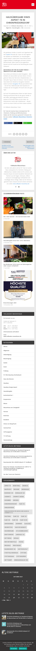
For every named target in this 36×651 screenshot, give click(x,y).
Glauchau (27, 523)
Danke (5, 363)
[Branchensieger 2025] (18, 285)
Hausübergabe (16, 28)
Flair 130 (7, 520)
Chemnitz (8, 496)
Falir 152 (22, 504)
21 (19, 594)
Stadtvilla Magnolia (11, 552)
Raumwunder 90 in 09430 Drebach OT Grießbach (18, 462)
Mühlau (16, 538)
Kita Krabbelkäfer (22, 531)
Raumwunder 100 (10, 549)
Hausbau (6, 383)
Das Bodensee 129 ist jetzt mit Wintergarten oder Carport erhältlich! (18, 265)
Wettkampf (8, 560)
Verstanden (14, 648)
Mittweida (8, 538)
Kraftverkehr (9, 534)
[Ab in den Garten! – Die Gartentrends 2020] (18, 205)
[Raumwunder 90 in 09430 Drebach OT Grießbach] (4, 632)
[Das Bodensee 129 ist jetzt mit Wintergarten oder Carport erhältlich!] (18, 253)
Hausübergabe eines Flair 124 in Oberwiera (17, 240)
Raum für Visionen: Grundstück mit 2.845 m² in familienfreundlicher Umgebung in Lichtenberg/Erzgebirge (17, 468)
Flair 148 (15, 520)
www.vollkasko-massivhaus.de (21, 183)
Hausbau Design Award (10, 387)
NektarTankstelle (10, 542)
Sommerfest (7, 428)
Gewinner (19, 523)
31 (32, 597)
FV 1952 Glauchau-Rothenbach (12, 375)
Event (5, 367)
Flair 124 (16, 516)
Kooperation (7, 399)
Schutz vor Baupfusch (10, 424)
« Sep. (4, 600)
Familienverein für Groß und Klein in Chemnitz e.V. (17, 511)
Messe (5, 403)
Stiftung (23, 552)
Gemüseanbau (9, 523)
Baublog (25, 485)
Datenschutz (22, 648)
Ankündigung (7, 354)
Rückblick (6, 419)
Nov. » (9, 600)
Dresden (16, 500)
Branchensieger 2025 (10, 303)
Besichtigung (7, 358)
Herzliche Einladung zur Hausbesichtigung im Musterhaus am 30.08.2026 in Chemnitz (17, 450)
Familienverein (9, 507)
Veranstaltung (8, 440)
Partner (6, 411)
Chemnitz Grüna (18, 496)
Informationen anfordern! (11, 332)
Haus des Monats (9, 379)
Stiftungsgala (9, 556)
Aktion (5, 346)
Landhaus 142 (20, 534)
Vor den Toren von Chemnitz (12, 474)
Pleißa (21, 542)
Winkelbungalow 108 (21, 560)
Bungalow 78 (16, 84)
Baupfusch (8, 489)
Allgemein (8, 28)
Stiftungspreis (8, 432)
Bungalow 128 (19, 493)
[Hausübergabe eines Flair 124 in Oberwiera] (18, 229)
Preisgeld (8, 545)
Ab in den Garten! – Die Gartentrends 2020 (17, 216)
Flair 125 (23, 516)
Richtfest (6, 415)
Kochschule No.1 (8, 395)
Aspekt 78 (9, 54)
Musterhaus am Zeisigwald (11, 407)
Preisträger (17, 545)
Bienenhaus (25, 489)
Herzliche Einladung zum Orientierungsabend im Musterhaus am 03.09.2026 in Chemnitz (18, 456)
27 (14, 597)
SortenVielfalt (23, 549)
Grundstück (9, 527)
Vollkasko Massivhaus (17, 26)
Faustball (8, 516)
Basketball (16, 485)
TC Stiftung (7, 436)
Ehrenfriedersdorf (11, 504)
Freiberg (6, 371)
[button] (8, 123)
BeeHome (16, 489)
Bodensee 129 (9, 493)
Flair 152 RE (23, 520)
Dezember (8, 500)
